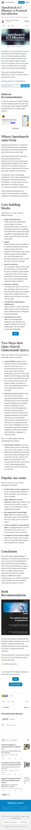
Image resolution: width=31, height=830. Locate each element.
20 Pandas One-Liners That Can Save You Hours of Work (11, 764)
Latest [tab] (7, 740)
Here (15, 664)
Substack (7, 826)
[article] (15, 752)
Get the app (23, 822)
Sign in (27, 2)
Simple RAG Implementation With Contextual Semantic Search (11, 780)
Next (25, 707)
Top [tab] (3, 740)
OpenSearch (5, 51)
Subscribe (21, 2)
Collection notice (15, 818)
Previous (6, 707)
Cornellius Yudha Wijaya (12, 20)
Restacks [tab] (12, 719)
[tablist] (8, 719)
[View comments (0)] (8, 26)
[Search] (28, 740)
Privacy (22, 816)
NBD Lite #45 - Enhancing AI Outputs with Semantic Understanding (9, 785)
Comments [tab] (5, 719)
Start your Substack (11, 822)
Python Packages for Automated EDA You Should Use (10, 747)
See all (5, 794)
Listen (27, 21)
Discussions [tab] (14, 740)
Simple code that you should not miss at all (10, 767)
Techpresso (5, 101)
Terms (27, 816)
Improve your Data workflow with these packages (11, 752)
